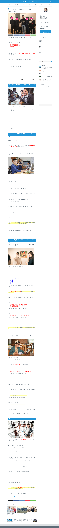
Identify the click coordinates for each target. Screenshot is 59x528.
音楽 (23, 4)
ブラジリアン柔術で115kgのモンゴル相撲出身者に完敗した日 (46, 92)
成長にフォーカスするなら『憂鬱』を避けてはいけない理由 (46, 87)
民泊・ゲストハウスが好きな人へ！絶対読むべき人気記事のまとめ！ (47, 77)
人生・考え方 (42, 4)
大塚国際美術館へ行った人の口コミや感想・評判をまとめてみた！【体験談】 (47, 71)
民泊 (9, 4)
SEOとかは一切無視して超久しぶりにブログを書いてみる (46, 95)
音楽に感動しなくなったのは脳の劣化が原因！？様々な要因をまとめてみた (47, 74)
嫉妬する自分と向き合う (43, 89)
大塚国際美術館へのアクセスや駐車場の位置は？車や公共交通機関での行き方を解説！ (47, 68)
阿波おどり (36, 4)
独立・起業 (16, 4)
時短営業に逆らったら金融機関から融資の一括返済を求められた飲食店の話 (46, 98)
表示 (33, 79)
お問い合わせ (49, 4)
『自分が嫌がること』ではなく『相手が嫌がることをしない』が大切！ (47, 80)
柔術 (29, 4)
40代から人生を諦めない (29, 1)
